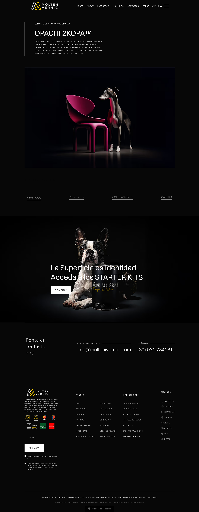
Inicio (78, 403)
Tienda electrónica (85, 436)
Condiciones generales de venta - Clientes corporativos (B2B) (128, 502)
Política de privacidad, (44, 463)
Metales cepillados (133, 420)
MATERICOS (128, 425)
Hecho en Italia (107, 436)
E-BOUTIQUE (61, 290)
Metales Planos (131, 414)
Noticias (80, 420)
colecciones (106, 409)
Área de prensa (83, 425)
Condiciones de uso (73, 502)
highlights (118, 6)
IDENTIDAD (80, 414)
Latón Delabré (130, 409)
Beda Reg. (104, 425)
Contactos (105, 420)
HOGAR (80, 6)
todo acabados (131, 436)
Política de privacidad (60, 502)
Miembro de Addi (108, 431)
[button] (157, 6)
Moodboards (82, 431)
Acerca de (81, 409)
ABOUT (90, 6)
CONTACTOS (133, 6)
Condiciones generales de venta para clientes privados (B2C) (95, 502)
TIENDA (146, 6)
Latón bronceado (131, 403)
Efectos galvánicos (133, 431)
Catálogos (105, 414)
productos (103, 6)
